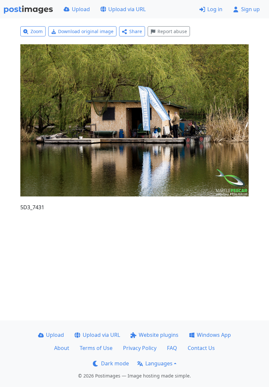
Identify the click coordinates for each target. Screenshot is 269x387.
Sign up (250, 9)
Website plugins (158, 334)
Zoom (37, 31)
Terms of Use (96, 348)
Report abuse (172, 31)
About (61, 348)
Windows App (214, 334)
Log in (214, 9)
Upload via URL (127, 9)
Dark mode (115, 363)
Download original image (86, 31)
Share (135, 31)
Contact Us (201, 348)
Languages (159, 363)
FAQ (172, 348)
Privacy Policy (139, 348)
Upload (81, 9)
